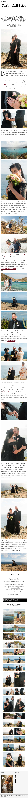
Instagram (18, 778)
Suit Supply (19, 591)
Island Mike (4, 85)
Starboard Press (16, 594)
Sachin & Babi (11, 255)
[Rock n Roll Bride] (14, 5)
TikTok (18, 782)
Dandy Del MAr (19, 589)
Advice (10, 9)
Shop (24, 9)
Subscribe (3, 1)
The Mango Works (16, 25)
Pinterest (18, 780)
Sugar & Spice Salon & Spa (18, 586)
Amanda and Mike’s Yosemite (8, 268)
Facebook (18, 776)
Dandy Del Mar (11, 340)
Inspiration (4, 9)
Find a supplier (17, 9)
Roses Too (16, 592)
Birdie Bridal (5, 392)
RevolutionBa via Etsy (15, 587)
